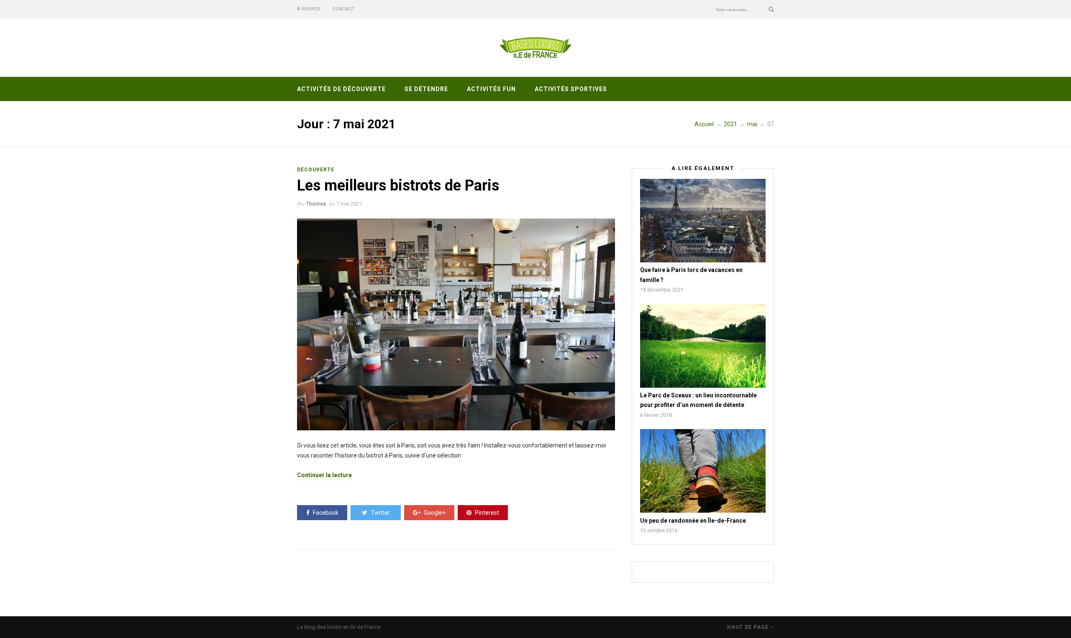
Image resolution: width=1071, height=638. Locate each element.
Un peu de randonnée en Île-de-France (693, 520)
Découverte (315, 170)
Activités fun (491, 89)
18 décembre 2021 (662, 290)
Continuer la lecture (324, 475)
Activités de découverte (341, 89)
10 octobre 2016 (659, 531)
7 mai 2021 (349, 204)
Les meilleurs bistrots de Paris (398, 185)
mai (752, 124)
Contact (343, 9)
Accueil (704, 124)
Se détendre (426, 89)
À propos (308, 9)
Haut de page (748, 627)
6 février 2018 (656, 415)
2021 (730, 124)
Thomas (316, 204)
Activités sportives (571, 89)
